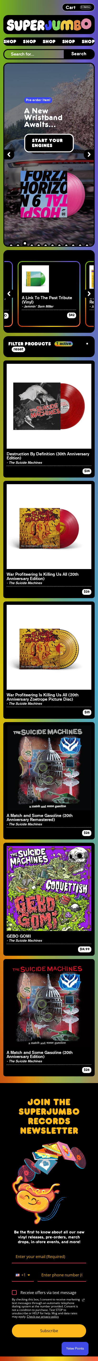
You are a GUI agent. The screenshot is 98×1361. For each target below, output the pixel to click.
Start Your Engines (47, 143)
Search (78, 54)
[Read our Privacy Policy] (83, 1300)
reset (18, 349)
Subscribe (49, 1330)
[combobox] (23, 1275)
